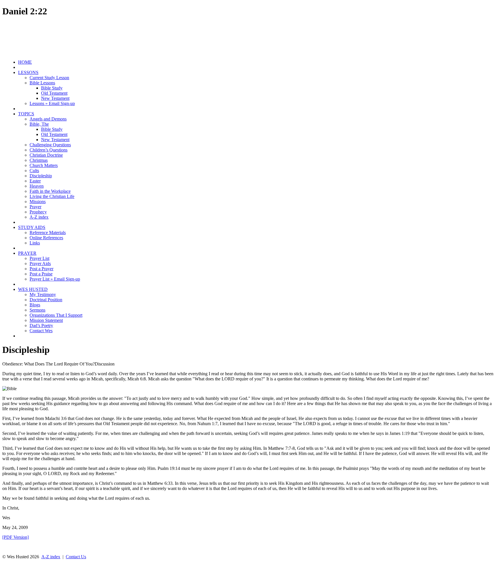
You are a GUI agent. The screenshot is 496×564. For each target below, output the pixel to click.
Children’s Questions (48, 149)
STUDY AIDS (31, 227)
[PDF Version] (15, 537)
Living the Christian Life (52, 196)
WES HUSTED (33, 289)
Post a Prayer (41, 268)
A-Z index (39, 217)
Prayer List (39, 258)
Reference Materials (48, 232)
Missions (38, 201)
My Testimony (43, 294)
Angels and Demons (48, 118)
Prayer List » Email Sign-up (55, 279)
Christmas (39, 160)
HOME (25, 62)
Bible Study (52, 87)
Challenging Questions (50, 144)
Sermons (37, 310)
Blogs (35, 304)
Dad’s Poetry (41, 325)
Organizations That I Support (56, 315)
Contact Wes (41, 330)
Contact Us (76, 556)
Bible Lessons (42, 82)
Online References (46, 237)
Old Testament (54, 93)
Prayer (35, 206)
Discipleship (41, 175)
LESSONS (28, 72)
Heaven (37, 186)
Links (35, 242)
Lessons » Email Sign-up (52, 103)
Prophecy (38, 211)
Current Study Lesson (49, 77)
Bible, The (39, 124)
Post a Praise (41, 273)
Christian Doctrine (46, 155)
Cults (34, 170)
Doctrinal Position (46, 299)
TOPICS (26, 113)
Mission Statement (46, 320)
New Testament (55, 98)
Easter (35, 180)
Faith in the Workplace (50, 191)
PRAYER (27, 253)
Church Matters (44, 165)
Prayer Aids (40, 263)
